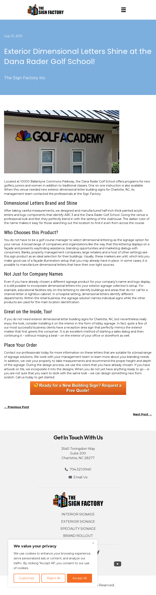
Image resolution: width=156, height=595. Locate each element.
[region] (53, 563)
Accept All (80, 578)
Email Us (80, 477)
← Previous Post (16, 407)
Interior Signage (78, 514)
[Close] (93, 543)
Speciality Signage (78, 529)
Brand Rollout (78, 536)
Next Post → (142, 414)
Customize (26, 578)
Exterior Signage (78, 522)
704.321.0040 (80, 469)
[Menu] (123, 10)
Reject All (53, 578)
